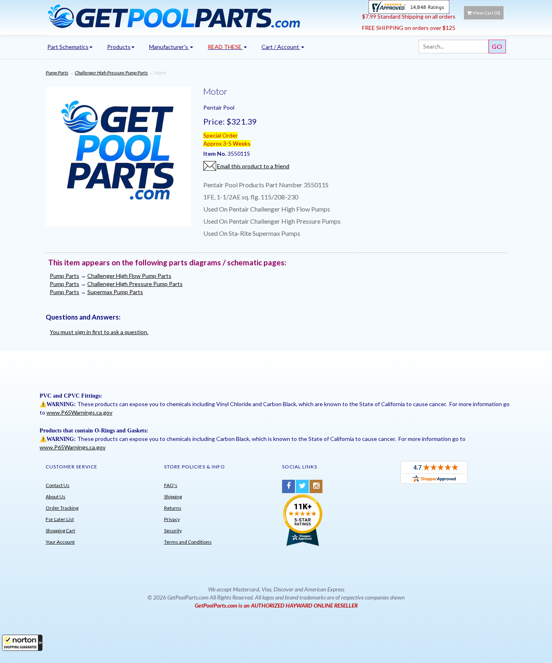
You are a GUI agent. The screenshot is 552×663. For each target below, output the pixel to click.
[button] (22, 643)
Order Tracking (62, 508)
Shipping (173, 497)
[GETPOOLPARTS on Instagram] (316, 486)
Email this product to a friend (253, 166)
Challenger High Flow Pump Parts (129, 275)
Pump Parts (57, 73)
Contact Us (58, 485)
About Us (55, 497)
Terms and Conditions (188, 542)
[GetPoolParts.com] (201, 15)
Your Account (60, 542)
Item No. (215, 153)
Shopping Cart (60, 530)
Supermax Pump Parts (115, 291)
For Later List (60, 519)
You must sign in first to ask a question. (99, 331)
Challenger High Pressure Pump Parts (111, 73)
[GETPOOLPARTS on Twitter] (302, 486)
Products (119, 46)
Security (173, 530)
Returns (172, 508)
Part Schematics (67, 46)
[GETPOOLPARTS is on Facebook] (288, 486)
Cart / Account (280, 46)
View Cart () (486, 13)
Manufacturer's (169, 46)
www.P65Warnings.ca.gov (79, 412)
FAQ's (170, 485)
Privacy (172, 519)
